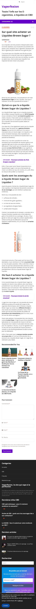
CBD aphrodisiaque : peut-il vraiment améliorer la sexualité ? (15, 505)
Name (5, 422)
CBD (3, 471)
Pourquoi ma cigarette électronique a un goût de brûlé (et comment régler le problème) (20, 537)
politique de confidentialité (14, 592)
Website (5, 437)
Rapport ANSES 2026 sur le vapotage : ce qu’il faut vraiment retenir (20, 544)
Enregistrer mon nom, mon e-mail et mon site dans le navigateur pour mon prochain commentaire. (15, 445)
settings (20, 601)
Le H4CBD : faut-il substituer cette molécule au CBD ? (17, 524)
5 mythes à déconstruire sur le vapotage (17, 551)
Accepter (5, 605)
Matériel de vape (6, 480)
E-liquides (6, 27)
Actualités (4, 467)
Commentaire (6, 403)
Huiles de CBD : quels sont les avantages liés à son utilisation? (18, 515)
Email (5, 430)
